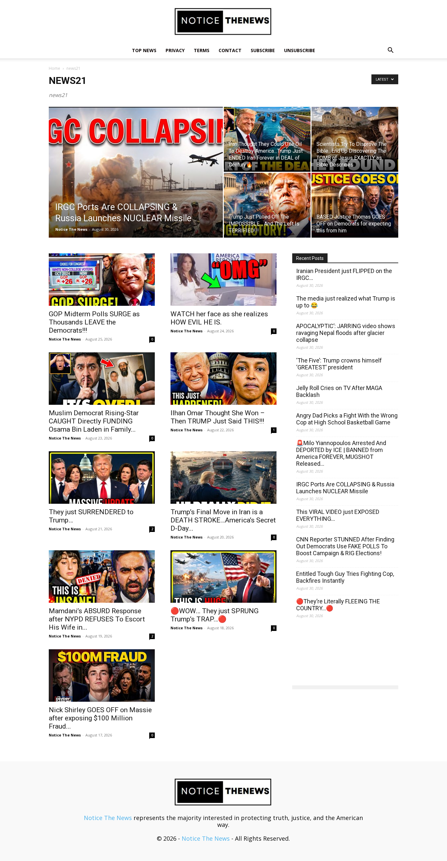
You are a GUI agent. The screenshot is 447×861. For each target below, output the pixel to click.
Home (54, 68)
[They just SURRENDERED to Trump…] (102, 477)
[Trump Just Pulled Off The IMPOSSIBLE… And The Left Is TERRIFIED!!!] (267, 205)
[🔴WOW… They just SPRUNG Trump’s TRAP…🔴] (223, 576)
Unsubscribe (299, 50)
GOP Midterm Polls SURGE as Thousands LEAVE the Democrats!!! (94, 322)
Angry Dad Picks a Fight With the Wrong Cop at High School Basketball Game (347, 419)
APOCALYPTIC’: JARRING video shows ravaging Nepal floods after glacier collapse (345, 333)
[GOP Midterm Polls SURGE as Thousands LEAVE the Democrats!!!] (102, 279)
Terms (201, 50)
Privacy (175, 50)
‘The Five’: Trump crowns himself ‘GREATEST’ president (339, 364)
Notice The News (71, 229)
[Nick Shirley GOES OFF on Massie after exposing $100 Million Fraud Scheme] (102, 675)
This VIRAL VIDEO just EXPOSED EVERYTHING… (337, 515)
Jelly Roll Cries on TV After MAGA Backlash (339, 391)
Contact (230, 50)
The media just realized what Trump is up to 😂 (345, 302)
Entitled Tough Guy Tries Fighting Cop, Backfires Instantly (345, 577)
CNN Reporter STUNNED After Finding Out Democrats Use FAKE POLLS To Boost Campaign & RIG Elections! (345, 546)
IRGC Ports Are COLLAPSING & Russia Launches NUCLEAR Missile (345, 488)
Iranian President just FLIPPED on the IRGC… (344, 274)
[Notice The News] (223, 21)
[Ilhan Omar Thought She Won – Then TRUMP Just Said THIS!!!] (223, 378)
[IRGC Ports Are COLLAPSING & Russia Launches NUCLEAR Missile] (136, 182)
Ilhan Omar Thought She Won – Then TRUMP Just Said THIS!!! (217, 417)
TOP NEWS (144, 50)
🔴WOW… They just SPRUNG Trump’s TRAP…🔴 (214, 615)
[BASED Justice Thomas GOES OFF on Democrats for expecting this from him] (355, 205)
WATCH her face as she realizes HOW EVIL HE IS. (219, 318)
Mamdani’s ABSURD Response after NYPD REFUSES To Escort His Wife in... (97, 619)
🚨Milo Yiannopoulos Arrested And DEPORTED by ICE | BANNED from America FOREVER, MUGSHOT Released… (341, 453)
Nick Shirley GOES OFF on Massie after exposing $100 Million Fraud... (100, 718)
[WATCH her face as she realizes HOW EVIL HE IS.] (223, 279)
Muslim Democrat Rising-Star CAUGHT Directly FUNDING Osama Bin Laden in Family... (94, 421)
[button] (390, 50)
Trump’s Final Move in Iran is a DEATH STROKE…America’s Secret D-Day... (223, 520)
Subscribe (263, 50)
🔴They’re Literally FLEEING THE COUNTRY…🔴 (338, 605)
